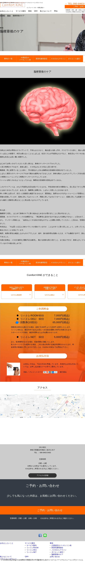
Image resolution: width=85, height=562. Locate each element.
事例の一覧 (8, 59)
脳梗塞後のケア (57, 554)
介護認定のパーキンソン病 (25, 59)
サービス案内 (21, 11)
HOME (2, 15)
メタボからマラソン (58, 59)
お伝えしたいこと (6, 11)
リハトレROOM (32, 548)
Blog (55, 11)
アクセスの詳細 (42, 475)
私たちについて (46, 11)
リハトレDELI (32, 550)
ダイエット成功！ (74, 59)
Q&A (36, 11)
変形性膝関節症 (41, 59)
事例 (30, 11)
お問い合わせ (55, 557)
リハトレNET (31, 552)
